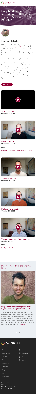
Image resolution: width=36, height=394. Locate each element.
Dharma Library (6, 353)
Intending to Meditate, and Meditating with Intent (16, 150)
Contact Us (5, 363)
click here (27, 51)
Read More (23, 324)
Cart (3, 373)
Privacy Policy (4, 387)
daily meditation (18, 47)
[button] (18, 99)
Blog (3, 370)
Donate (4, 360)
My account (5, 377)
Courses (4, 350)
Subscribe (5, 367)
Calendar (4, 357)
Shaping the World (7, 248)
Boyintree (10, 389)
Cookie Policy (12, 387)
